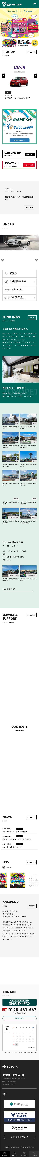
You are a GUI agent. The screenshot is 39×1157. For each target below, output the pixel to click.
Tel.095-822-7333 (8, 1084)
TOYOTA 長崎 (10, 1066)
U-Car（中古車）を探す (9, 589)
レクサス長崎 (19, 1128)
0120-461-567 (11, 1081)
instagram (4, 1094)
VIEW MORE (31, 52)
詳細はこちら (19, 1018)
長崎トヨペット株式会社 (13, 1075)
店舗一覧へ (32, 317)
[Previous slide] (3, 76)
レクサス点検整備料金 (19, 1137)
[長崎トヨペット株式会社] (12, 4)
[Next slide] (35, 76)
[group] (19, 28)
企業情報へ (32, 906)
